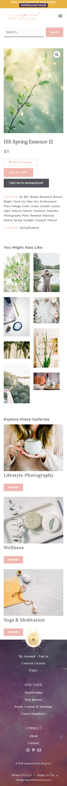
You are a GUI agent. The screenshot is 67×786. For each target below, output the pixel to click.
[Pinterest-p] (33, 750)
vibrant (52, 220)
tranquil (40, 220)
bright (8, 201)
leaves (55, 206)
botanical (46, 196)
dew (30, 201)
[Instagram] (28, 750)
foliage (16, 206)
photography (12, 215)
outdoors (39, 210)
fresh (25, 206)
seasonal (48, 215)
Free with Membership (26, 183)
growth (45, 206)
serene (8, 220)
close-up (19, 201)
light (7, 210)
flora (7, 206)
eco (36, 201)
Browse (13, 487)
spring (18, 220)
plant (25, 215)
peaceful (52, 210)
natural (16, 210)
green (35, 206)
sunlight (28, 220)
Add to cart (18, 172)
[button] (60, 16)
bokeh (34, 196)
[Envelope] (39, 750)
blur (26, 196)
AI (20, 196)
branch (57, 196)
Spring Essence (29, 227)
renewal (35, 215)
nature (27, 210)
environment (48, 201)
